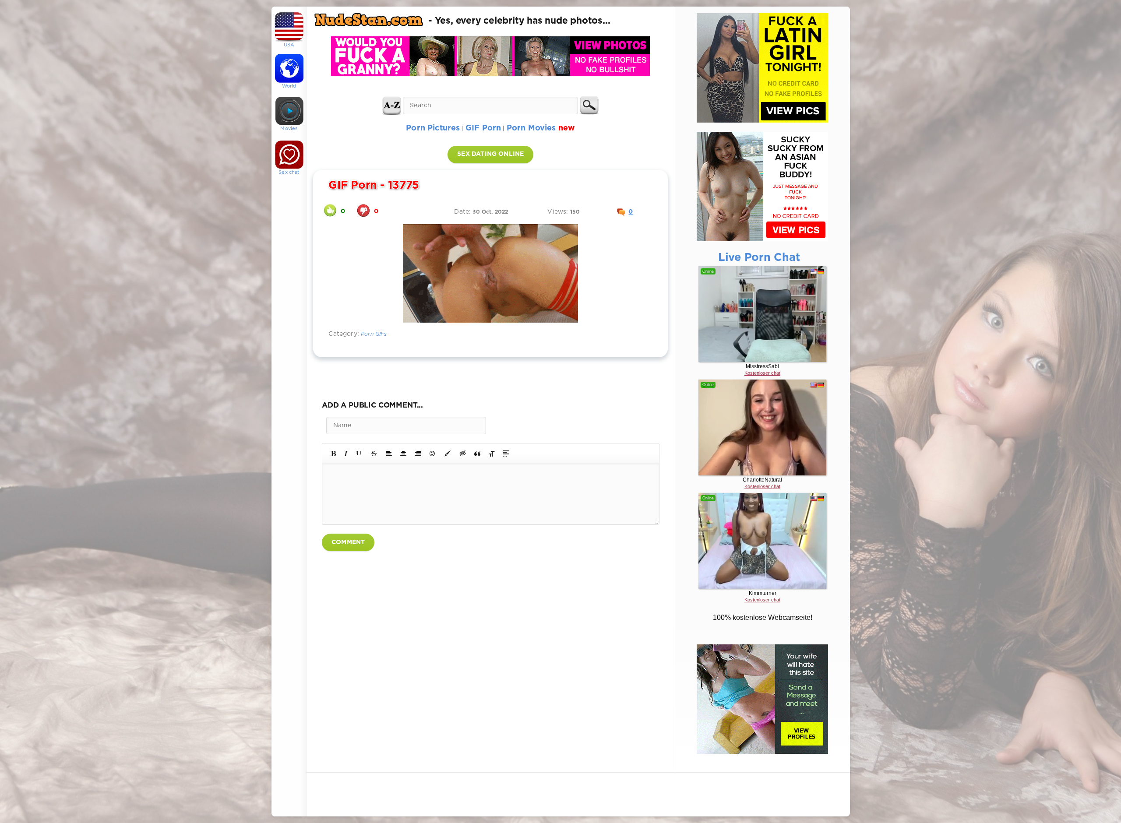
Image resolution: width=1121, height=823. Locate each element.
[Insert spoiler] (506, 453)
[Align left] (388, 453)
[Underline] (359, 453)
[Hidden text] (462, 453)
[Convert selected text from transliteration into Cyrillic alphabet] (491, 453)
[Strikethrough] (374, 453)
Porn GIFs (374, 334)
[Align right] (417, 453)
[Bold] (333, 453)
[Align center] (403, 453)
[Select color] (447, 453)
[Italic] (346, 453)
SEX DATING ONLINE (490, 154)
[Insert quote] (477, 453)
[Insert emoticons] (432, 453)
